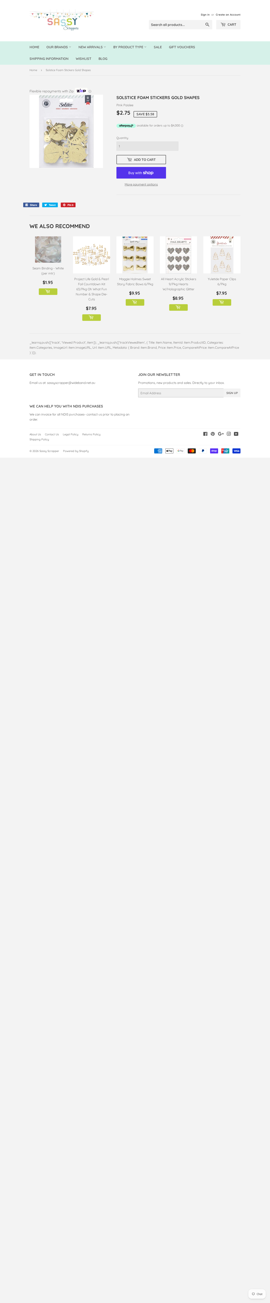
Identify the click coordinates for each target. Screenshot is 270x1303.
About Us (35, 434)
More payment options (141, 184)
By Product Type (128, 47)
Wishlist (83, 58)
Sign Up (232, 393)
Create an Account (228, 14)
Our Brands (57, 47)
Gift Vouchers (182, 47)
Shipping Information (49, 58)
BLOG (103, 58)
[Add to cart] (48, 291)
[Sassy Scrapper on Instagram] (229, 434)
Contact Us (52, 434)
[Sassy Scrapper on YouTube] (236, 434)
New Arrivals (91, 47)
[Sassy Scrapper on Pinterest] (213, 434)
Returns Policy (91, 434)
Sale (158, 47)
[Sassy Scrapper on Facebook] (205, 434)
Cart (231, 24)
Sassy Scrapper (49, 451)
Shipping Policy (39, 439)
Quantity (122, 138)
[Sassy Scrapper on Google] (221, 434)
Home (34, 47)
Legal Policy (70, 434)
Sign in (205, 14)
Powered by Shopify (76, 451)
